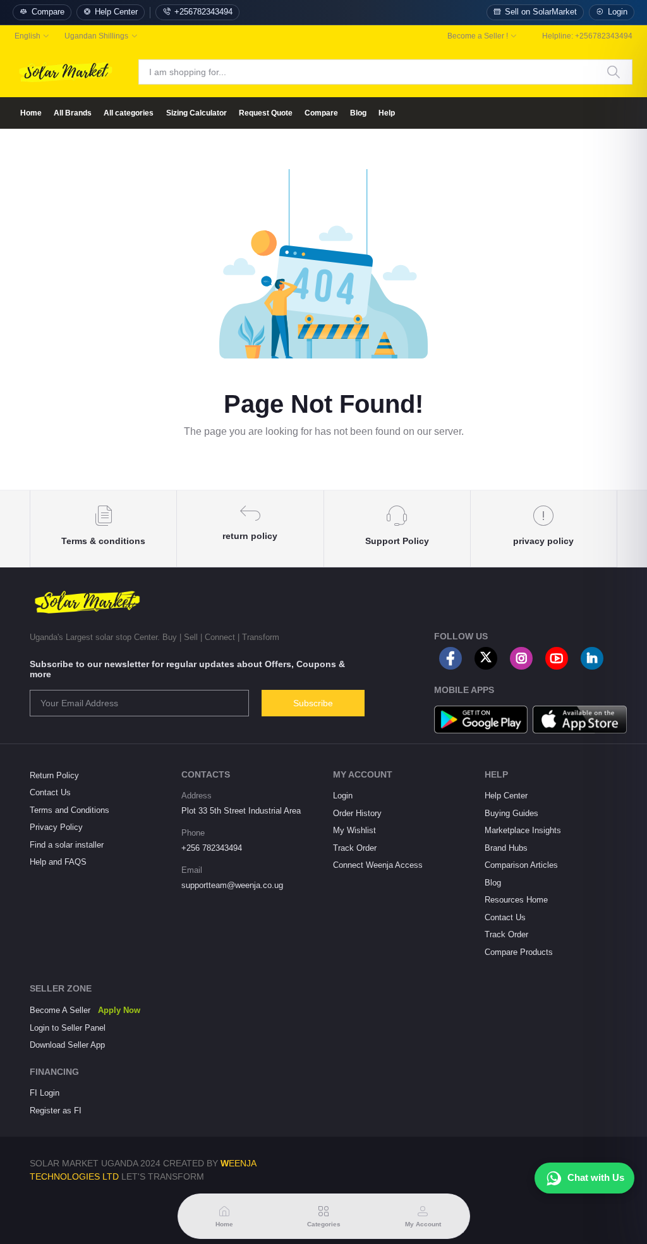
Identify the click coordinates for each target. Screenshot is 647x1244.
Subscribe (313, 703)
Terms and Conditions (69, 810)
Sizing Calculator (196, 113)
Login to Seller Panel (68, 1028)
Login (617, 12)
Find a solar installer (67, 845)
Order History (357, 813)
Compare (48, 12)
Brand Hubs (506, 848)
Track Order (355, 848)
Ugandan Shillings (96, 36)
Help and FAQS (58, 862)
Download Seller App (67, 1045)
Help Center (116, 12)
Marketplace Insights (523, 830)
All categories (129, 113)
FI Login (44, 1093)
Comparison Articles (521, 865)
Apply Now (119, 1010)
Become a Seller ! (477, 36)
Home (31, 113)
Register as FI (56, 1110)
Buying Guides (511, 813)
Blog (358, 113)
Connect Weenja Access (378, 865)
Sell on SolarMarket (541, 12)
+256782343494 (203, 12)
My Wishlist (354, 830)
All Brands (73, 113)
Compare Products (519, 952)
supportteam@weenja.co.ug (232, 885)
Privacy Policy (56, 827)
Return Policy (54, 775)
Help (386, 113)
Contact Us (50, 792)
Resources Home (516, 899)
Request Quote (266, 113)
